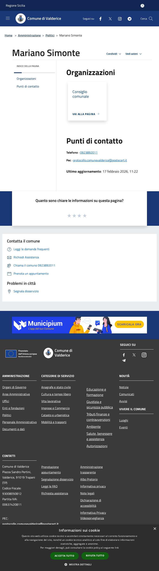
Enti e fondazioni (13, 408)
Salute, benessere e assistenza (99, 436)
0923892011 (89, 152)
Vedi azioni (131, 54)
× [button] (154, 528)
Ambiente (93, 426)
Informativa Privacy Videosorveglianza (93, 515)
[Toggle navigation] (7, 18)
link (117, 547)
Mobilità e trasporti (54, 422)
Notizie (124, 387)
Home (8, 35)
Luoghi (123, 420)
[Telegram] (128, 18)
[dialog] (79, 548)
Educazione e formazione (96, 392)
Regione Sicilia (15, 5)
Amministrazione (29, 35)
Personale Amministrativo (19, 422)
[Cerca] (151, 18)
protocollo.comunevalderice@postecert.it (100, 160)
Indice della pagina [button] (28, 66)
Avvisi (123, 401)
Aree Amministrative (16, 394)
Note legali (87, 493)
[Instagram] (118, 18)
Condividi (112, 54)
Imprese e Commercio (55, 408)
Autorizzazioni (96, 446)
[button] (79, 564)
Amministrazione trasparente (91, 470)
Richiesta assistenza (54, 493)
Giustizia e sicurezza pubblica (99, 404)
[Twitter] (108, 18)
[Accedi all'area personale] (142, 5)
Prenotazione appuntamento (51, 470)
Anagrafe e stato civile (56, 387)
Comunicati (126, 394)
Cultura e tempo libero (56, 394)
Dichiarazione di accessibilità (90, 503)
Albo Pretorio (89, 479)
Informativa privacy (93, 486)
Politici (50, 35)
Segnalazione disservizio (57, 479)
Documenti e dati (13, 429)
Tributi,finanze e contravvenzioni (98, 417)
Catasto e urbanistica (55, 415)
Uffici (5, 401)
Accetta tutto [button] (64, 555)
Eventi (123, 427)
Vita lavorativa (50, 401)
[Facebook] (99, 18)
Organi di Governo (14, 387)
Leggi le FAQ (49, 486)
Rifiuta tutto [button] (95, 555)
